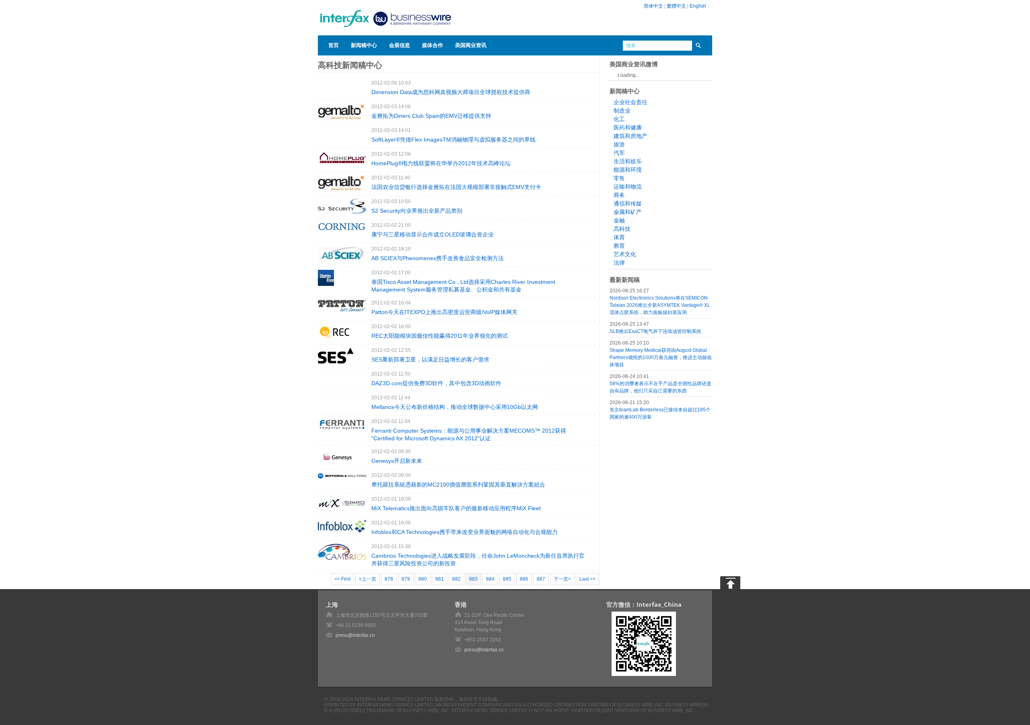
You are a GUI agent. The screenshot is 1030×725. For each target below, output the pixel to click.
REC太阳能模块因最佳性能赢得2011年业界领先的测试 (439, 336)
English (698, 6)
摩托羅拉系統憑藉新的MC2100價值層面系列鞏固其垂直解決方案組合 (458, 484)
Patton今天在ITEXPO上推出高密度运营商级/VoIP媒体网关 (444, 312)
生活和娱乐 (628, 161)
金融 (619, 220)
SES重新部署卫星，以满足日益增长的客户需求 (430, 359)
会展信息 (399, 45)
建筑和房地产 (630, 136)
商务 (619, 195)
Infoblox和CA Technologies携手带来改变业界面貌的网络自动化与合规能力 (464, 532)
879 (406, 579)
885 (507, 579)
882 (456, 579)
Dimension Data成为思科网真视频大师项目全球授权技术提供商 (450, 92)
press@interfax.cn (355, 635)
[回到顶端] (730, 582)
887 (541, 579)
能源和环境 (628, 169)
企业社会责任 (630, 102)
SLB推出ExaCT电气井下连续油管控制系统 (655, 331)
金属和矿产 (628, 212)
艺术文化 (625, 254)
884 (490, 579)
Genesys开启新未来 (396, 461)
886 (524, 579)
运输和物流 (628, 186)
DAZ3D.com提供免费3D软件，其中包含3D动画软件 (436, 383)
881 (439, 579)
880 (422, 579)
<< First (342, 579)
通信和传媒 (628, 203)
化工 (619, 119)
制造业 (622, 110)
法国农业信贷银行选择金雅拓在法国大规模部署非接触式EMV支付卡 (456, 187)
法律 (619, 262)
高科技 (622, 229)
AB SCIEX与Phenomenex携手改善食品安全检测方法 (437, 258)
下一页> (562, 579)
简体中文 (653, 6)
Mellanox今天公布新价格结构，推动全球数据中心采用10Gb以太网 (454, 407)
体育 (619, 237)
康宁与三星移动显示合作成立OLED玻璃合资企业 (432, 234)
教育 (619, 245)
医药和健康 (628, 127)
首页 (333, 45)
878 (389, 579)
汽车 (619, 153)
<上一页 (367, 579)
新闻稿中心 (364, 45)
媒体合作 (432, 45)
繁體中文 (676, 6)
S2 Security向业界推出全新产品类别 (416, 210)
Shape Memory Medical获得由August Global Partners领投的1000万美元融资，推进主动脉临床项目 (661, 357)
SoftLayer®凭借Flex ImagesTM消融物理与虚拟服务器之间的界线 (453, 139)
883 (473, 579)
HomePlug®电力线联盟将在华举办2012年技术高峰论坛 (441, 163)
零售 (619, 178)
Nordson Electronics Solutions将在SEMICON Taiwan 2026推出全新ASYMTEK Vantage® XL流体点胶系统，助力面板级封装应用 (660, 305)
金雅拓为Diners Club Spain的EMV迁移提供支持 (431, 116)
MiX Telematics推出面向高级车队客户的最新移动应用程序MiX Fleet (456, 508)
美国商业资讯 (470, 45)
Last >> (587, 579)
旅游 (619, 144)
